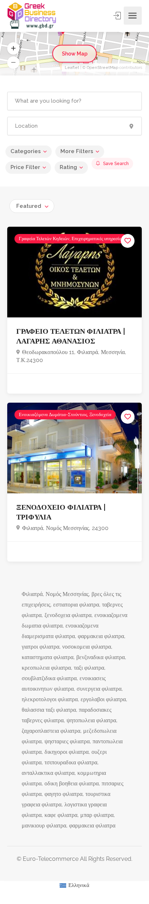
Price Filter (25, 167)
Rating (68, 167)
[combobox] (31, 206)
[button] (13, 48)
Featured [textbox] (28, 206)
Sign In (118, 15)
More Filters (76, 151)
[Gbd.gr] (32, 15)
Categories (25, 151)
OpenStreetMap (102, 67)
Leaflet (72, 67)
